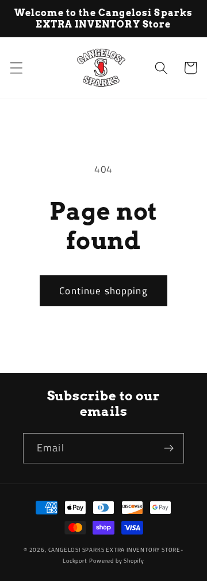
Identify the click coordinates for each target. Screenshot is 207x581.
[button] (16, 68)
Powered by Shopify (116, 560)
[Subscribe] (168, 448)
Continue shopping (103, 290)
